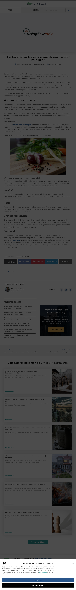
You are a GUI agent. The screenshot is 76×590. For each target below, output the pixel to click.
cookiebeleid (43, 572)
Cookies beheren (38, 585)
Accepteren (38, 580)
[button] (73, 563)
